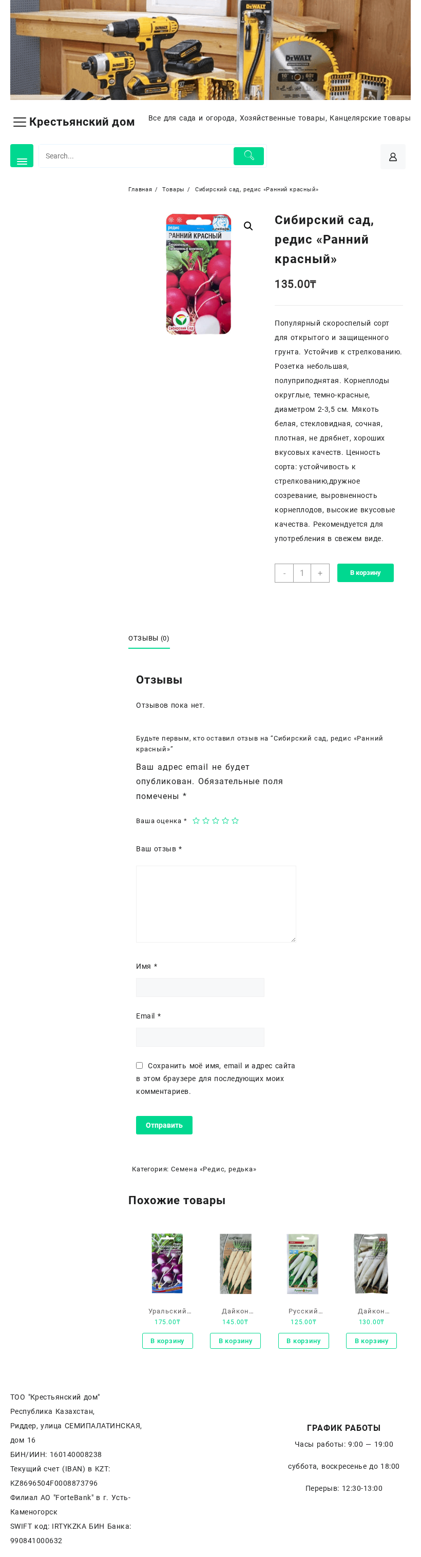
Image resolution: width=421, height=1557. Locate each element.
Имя (146, 966)
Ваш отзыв (159, 849)
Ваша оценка (161, 821)
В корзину (365, 572)
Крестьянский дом (82, 121)
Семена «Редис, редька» (214, 1169)
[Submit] (249, 156)
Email (148, 1016)
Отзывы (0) (149, 638)
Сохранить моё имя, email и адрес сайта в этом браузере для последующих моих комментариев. (216, 1078)
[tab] (153, 638)
